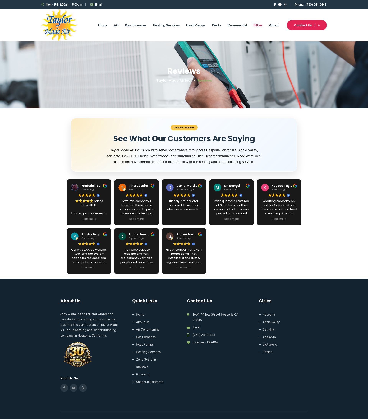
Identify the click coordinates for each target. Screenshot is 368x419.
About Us (142, 322)
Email (98, 4)
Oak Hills (269, 329)
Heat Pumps (195, 25)
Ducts (216, 25)
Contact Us (303, 25)
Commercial (237, 25)
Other (258, 25)
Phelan (268, 352)
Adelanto (269, 337)
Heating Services (166, 25)
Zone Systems (146, 359)
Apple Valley (271, 322)
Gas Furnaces (135, 25)
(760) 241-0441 (316, 4)
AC (116, 25)
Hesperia (269, 314)
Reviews (142, 367)
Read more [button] (89, 219)
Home (102, 25)
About (274, 25)
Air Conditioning (148, 329)
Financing (143, 374)
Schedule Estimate (149, 382)
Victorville (270, 344)
